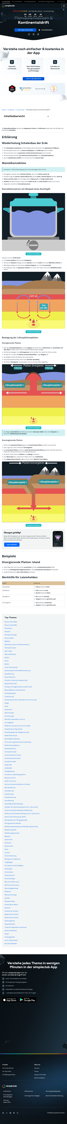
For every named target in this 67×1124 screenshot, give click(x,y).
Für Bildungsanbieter (30, 1)
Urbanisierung (9, 794)
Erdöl (6, 706)
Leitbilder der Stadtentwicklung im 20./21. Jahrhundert (21, 807)
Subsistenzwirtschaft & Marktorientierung (17, 670)
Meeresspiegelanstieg (11, 888)
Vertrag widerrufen (7, 1101)
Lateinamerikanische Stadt (13, 755)
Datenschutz (29, 1091)
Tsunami (7, 852)
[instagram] (33, 34)
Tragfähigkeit (9, 862)
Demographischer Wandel (13, 823)
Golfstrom (8, 891)
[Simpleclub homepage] (8, 5)
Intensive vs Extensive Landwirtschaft (16, 680)
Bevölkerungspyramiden (12, 833)
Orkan (6, 849)
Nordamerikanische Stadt (12, 758)
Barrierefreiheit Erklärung (54, 1096)
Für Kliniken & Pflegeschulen (46, 1)
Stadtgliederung (9, 771)
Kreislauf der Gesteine (11, 911)
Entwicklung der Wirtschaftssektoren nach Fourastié (21, 700)
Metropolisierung (10, 787)
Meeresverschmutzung (12, 885)
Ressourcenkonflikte (11, 622)
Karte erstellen (9, 638)
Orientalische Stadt (10, 752)
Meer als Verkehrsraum (12, 882)
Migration (8, 836)
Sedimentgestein (10, 921)
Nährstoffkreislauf (10, 654)
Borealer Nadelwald (11, 943)
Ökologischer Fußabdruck (12, 859)
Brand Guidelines (39, 1078)
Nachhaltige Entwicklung (12, 739)
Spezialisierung (9, 674)
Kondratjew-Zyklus (10, 693)
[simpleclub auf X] (6, 1113)
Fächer (4, 110)
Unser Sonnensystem (11, 667)
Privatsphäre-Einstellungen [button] (8, 1096)
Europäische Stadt (10, 761)
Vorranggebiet (9, 722)
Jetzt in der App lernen (33, 78)
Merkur (7, 664)
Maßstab (7, 641)
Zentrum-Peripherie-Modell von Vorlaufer (17, 784)
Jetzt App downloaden (25, 30)
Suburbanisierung (10, 797)
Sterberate (8, 843)
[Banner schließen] (63, 10)
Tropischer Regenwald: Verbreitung (15, 927)
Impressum (7, 1091)
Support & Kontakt (40, 1074)
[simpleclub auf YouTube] (14, 1113)
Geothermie (8, 709)
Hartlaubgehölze (10, 937)
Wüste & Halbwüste (11, 930)
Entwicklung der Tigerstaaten (13, 729)
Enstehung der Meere (11, 904)
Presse (36, 1071)
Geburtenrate (9, 846)
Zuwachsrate (9, 839)
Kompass (7, 631)
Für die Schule (6, 1)
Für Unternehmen (17, 1)
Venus (6, 661)
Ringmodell (8, 765)
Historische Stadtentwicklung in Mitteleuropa (18, 810)
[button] (61, 2)
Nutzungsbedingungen (53, 1091)
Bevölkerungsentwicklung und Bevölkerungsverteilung (21, 826)
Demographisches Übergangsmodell (16, 820)
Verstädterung (9, 791)
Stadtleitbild (8, 768)
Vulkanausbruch (10, 875)
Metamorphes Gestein (11, 917)
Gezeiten (7, 898)
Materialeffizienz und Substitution (15, 690)
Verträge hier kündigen (32, 1096)
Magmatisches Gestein (12, 914)
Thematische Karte (10, 648)
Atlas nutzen (8, 651)
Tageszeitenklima (10, 924)
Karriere (36, 1068)
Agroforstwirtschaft (11, 683)
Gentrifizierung (9, 800)
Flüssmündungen (10, 878)
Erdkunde (11, 110)
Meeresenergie (9, 713)
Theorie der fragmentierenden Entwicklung (18, 742)
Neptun (7, 657)
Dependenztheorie (10, 748)
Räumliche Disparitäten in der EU (15, 719)
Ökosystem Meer (10, 901)
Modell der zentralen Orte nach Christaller (17, 726)
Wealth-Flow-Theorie (11, 735)
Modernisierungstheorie (12, 745)
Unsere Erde (20, 110)
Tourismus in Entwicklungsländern (15, 774)
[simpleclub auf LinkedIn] (10, 1113)
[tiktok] (29, 34)
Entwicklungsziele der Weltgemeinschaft (17, 732)
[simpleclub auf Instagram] (17, 1113)
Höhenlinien (8, 628)
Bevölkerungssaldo (10, 830)
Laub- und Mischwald (11, 940)
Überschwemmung (10, 856)
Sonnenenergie (9, 716)
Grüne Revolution (10, 677)
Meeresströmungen (11, 895)
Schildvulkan (8, 869)
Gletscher (8, 908)
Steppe (7, 934)
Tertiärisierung (9, 696)
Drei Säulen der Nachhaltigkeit (14, 865)
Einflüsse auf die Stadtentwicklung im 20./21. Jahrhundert (22, 813)
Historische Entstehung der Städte (15, 817)
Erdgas (7, 703)
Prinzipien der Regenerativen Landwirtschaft (18, 687)
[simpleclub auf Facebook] (3, 1113)
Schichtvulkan (9, 872)
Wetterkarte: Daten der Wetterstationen (17, 644)
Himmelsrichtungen (11, 635)
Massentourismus (10, 778)
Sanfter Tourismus (10, 781)
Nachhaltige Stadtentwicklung (14, 804)
